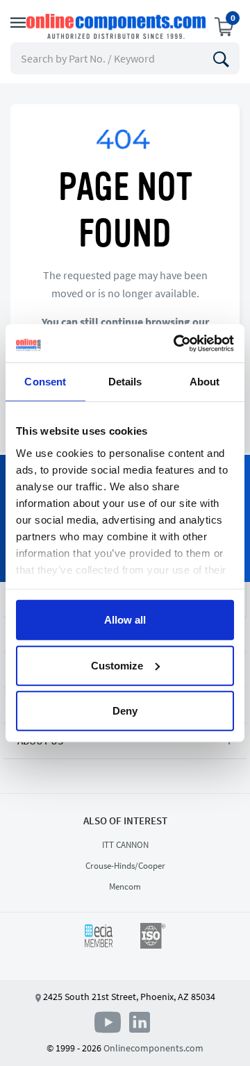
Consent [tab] (45, 382)
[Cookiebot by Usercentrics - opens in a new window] (176, 343)
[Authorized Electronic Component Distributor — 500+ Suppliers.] (117, 26)
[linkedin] (139, 1021)
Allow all (125, 620)
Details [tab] (125, 382)
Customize (117, 665)
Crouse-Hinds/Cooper (125, 866)
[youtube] (110, 1021)
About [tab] (205, 382)
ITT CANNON (125, 845)
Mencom (125, 886)
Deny (125, 711)
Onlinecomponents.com (153, 1048)
